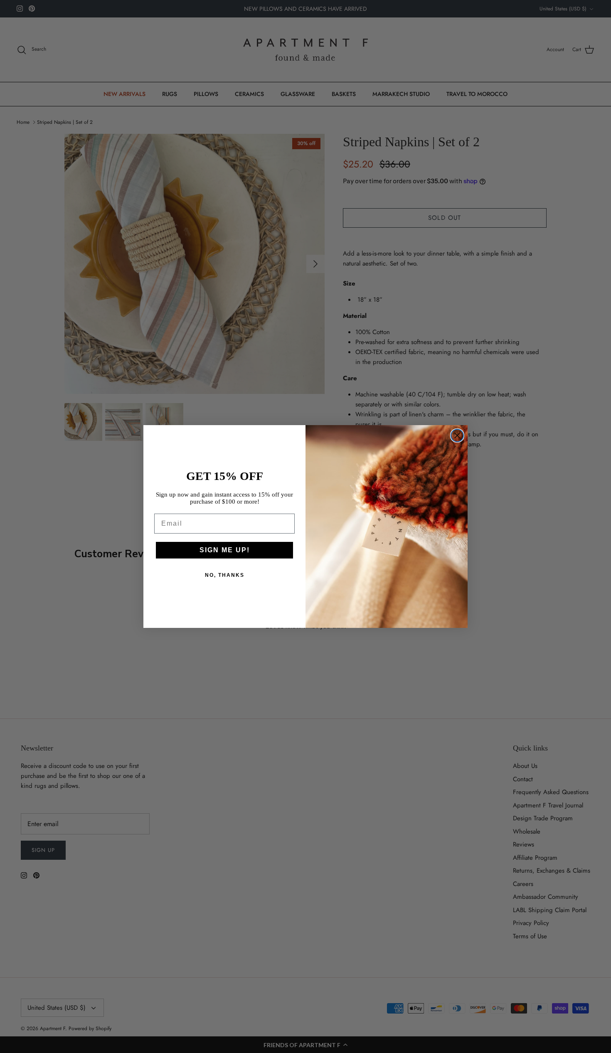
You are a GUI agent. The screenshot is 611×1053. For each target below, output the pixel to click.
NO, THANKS (224, 575)
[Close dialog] (457, 435)
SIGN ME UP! (225, 550)
